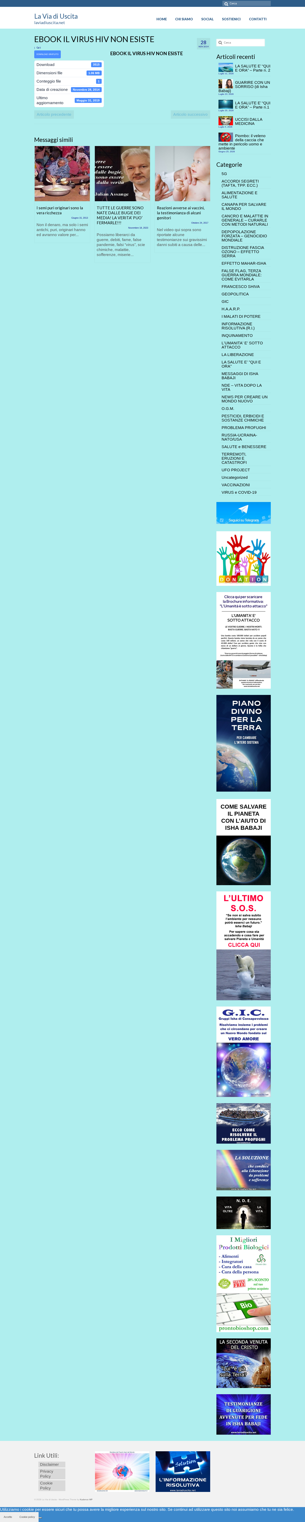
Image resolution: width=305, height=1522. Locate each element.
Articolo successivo (190, 114)
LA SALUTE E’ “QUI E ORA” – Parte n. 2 (252, 68)
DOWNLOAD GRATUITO (48, 54)
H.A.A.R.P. (231, 309)
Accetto (8, 1517)
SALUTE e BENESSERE (244, 447)
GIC (225, 301)
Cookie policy (27, 1517)
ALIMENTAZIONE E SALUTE (239, 195)
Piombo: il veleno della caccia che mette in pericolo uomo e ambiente (242, 142)
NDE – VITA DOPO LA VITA (242, 387)
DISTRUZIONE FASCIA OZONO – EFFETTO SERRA (243, 251)
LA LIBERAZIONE (238, 354)
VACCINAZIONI (236, 485)
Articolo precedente (54, 114)
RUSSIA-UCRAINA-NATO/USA (239, 437)
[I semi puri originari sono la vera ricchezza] (62, 173)
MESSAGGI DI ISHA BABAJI (240, 376)
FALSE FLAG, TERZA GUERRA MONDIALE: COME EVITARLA (242, 275)
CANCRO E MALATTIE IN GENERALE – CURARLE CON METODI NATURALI (245, 220)
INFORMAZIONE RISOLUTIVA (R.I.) (238, 326)
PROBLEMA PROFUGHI (244, 427)
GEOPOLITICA (235, 294)
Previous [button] (37, 206)
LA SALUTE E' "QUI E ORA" (241, 364)
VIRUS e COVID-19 (239, 492)
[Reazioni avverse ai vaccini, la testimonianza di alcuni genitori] (182, 173)
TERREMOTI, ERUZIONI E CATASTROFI (234, 458)
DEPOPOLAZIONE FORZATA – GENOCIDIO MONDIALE (244, 236)
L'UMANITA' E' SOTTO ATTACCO (242, 345)
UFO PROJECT (236, 470)
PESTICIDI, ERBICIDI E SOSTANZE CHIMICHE (243, 418)
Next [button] (206, 206)
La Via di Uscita (56, 16)
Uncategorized (235, 477)
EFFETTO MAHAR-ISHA (244, 263)
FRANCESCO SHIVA (241, 286)
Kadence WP (86, 1499)
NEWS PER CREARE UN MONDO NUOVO (245, 399)
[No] (40, 1517)
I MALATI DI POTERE (241, 316)
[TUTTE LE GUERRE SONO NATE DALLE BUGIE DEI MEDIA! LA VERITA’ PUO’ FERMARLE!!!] (122, 173)
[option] (62, 196)
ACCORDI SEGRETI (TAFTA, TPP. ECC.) (240, 183)
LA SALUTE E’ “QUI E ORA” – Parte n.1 (252, 105)
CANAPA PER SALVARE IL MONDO (244, 206)
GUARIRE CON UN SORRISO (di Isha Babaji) (244, 86)
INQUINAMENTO (237, 335)
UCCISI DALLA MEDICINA (248, 121)
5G (224, 174)
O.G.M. (228, 408)
